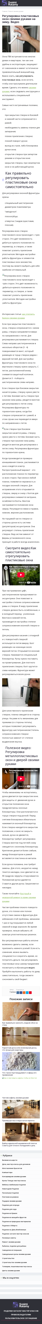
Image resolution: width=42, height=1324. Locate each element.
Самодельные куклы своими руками (16, 1254)
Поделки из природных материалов (16, 1221)
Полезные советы (9, 1238)
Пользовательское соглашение (21, 1318)
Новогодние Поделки (10, 1189)
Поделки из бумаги (9, 1213)
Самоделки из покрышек (12, 1250)
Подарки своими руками (12, 1201)
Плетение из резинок (10, 1197)
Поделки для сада (9, 1209)
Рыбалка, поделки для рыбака (14, 1246)
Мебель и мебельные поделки (14, 1185)
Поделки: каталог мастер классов (15, 1234)
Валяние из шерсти (9, 1160)
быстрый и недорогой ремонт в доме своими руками (19, 897)
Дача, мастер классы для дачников (16, 1164)
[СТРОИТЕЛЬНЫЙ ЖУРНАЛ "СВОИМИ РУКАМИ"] (15, 3)
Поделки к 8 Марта (9, 1226)
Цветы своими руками (11, 1271)
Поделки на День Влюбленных (14, 1230)
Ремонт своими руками (11, 1242)
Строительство (8, 1258)
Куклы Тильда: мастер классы (14, 1181)
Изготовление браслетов (12, 1168)
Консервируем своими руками (14, 1176)
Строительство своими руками (14, 1262)
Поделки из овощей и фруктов (14, 1217)
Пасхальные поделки (10, 1193)
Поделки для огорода (10, 1205)
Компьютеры (7, 1172)
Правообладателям (21, 1314)
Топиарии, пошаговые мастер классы (17, 1266)
